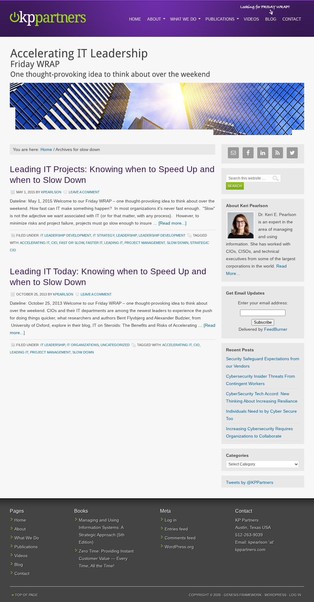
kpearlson (51, 192)
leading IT (113, 243)
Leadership (126, 235)
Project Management (144, 243)
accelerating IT (34, 243)
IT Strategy (103, 235)
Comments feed (180, 537)
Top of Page (26, 595)
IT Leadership (52, 345)
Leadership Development (162, 235)
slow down (177, 243)
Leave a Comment (84, 192)
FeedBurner (275, 329)
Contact (21, 573)
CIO (54, 243)
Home (20, 520)
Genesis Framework (243, 595)
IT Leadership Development (65, 235)
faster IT (94, 243)
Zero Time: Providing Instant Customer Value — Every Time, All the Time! (106, 558)
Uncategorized (115, 345)
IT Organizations (83, 345)
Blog (18, 564)
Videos (21, 555)
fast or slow (71, 243)
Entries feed (176, 529)
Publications (26, 546)
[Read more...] (172, 223)
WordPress (275, 595)
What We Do (26, 537)
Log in (171, 520)
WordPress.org (179, 546)
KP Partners (62, 18)
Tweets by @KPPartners (249, 482)
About (20, 529)
